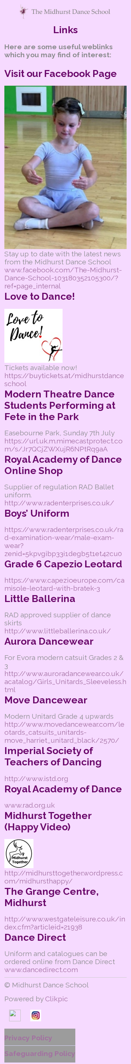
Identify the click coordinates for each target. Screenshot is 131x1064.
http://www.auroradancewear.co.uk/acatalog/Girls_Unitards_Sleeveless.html (65, 681)
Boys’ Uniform (37, 513)
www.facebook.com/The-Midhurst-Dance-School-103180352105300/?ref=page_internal (63, 278)
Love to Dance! (39, 296)
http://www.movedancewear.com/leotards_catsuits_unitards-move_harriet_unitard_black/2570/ (64, 732)
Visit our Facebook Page (60, 73)
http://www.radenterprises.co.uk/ (59, 503)
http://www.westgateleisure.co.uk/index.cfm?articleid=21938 (64, 923)
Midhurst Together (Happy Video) (47, 821)
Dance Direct (35, 937)
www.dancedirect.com (41, 970)
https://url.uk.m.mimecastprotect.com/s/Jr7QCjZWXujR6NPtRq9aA (63, 445)
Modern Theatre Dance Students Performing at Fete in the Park (59, 405)
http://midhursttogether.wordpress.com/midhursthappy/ (63, 877)
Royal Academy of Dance (63, 789)
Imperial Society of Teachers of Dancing (53, 756)
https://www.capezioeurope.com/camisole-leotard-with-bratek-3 (64, 584)
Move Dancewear (45, 700)
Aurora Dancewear (49, 641)
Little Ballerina (39, 598)
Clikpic (56, 999)
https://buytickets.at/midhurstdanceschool (64, 380)
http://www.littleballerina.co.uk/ (57, 631)
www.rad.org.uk (29, 805)
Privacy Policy (28, 1038)
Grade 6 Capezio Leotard (63, 564)
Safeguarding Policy (39, 1053)
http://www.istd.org (36, 778)
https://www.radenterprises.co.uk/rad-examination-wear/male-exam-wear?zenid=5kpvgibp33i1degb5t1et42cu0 (63, 541)
